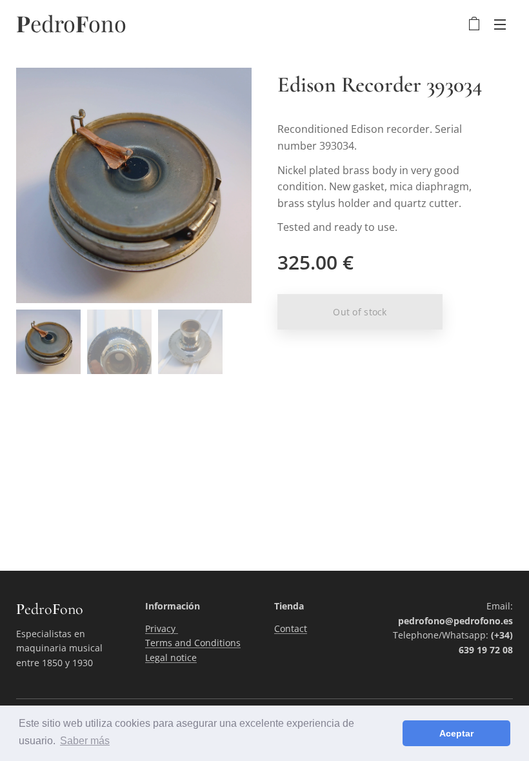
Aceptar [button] (456, 733)
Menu (500, 24)
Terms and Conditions (193, 643)
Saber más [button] (85, 740)
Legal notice (171, 657)
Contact (290, 628)
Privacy (161, 628)
